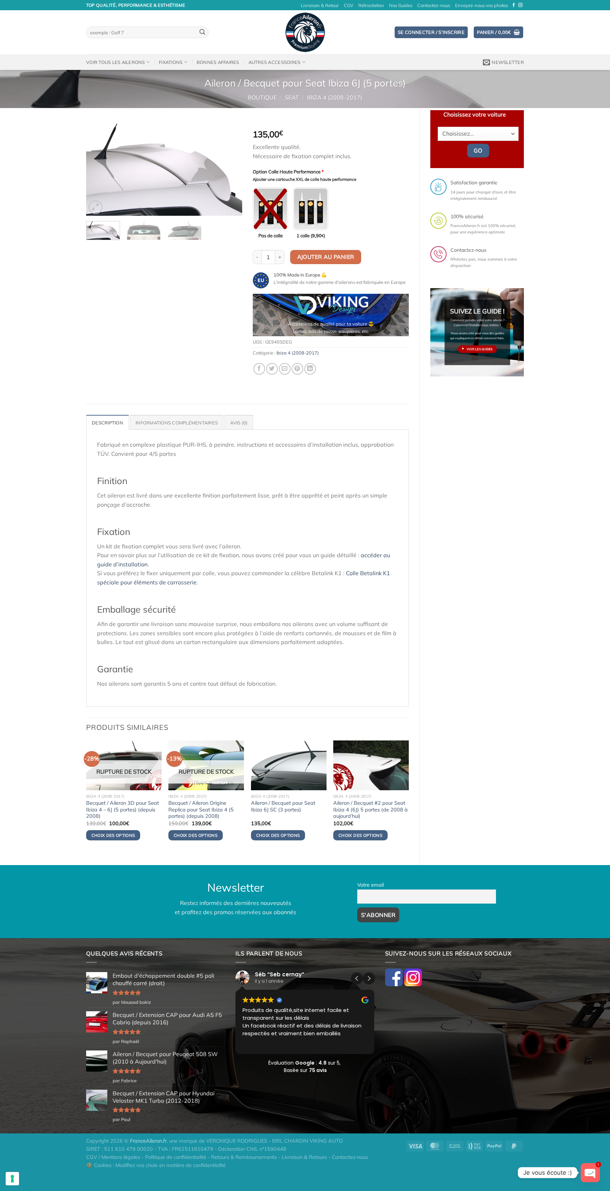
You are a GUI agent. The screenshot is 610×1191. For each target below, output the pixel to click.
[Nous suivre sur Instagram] (520, 5)
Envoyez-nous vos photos (481, 5)
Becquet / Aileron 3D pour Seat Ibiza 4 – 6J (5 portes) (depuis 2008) (122, 809)
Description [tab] (107, 422)
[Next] (230, 169)
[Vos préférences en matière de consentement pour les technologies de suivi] (12, 1178)
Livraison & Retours (304, 1157)
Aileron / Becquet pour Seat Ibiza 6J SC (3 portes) (283, 806)
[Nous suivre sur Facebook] (514, 5)
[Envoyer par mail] (285, 369)
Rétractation (371, 5)
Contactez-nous (433, 5)
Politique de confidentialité (175, 1157)
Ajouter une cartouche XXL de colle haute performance (304, 179)
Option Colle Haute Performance (288, 171)
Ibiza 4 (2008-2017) (334, 97)
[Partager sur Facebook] (259, 369)
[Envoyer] (202, 32)
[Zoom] (95, 207)
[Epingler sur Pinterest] (297, 369)
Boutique (262, 97)
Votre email (370, 885)
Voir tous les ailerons (115, 62)
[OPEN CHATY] (590, 1172)
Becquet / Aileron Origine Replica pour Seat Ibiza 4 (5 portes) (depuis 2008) (201, 809)
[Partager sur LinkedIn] (310, 369)
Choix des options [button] (278, 835)
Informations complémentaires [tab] (177, 422)
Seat (292, 97)
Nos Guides (400, 5)
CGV (348, 5)
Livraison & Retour (320, 5)
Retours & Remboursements (244, 1157)
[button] (369, 978)
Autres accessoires (275, 62)
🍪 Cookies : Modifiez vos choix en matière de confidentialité (156, 1165)
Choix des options (113, 835)
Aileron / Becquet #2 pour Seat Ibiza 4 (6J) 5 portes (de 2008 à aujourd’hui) (370, 809)
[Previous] (98, 169)
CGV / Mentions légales (113, 1157)
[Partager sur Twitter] (272, 369)
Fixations (171, 62)
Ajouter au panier (325, 256)
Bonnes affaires (218, 62)
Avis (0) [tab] (238, 422)
